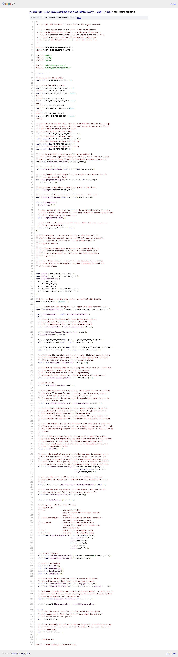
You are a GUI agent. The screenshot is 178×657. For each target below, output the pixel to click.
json (174, 653)
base (109, 11)
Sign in (173, 4)
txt (167, 653)
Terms (28, 653)
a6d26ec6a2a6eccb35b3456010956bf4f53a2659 (68, 11)
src (40, 11)
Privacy (21, 653)
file (79, 18)
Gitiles (14, 653)
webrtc (33, 11)
